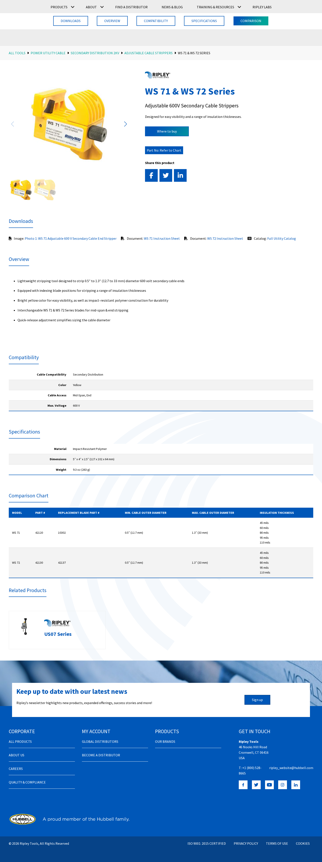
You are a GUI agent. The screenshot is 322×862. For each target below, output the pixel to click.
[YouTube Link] (269, 784)
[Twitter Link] (256, 784)
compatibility (156, 21)
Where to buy (167, 131)
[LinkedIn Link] (295, 784)
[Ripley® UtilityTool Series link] (157, 75)
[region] (161, 390)
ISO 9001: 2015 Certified (207, 843)
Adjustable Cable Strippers (148, 53)
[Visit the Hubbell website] (69, 819)
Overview (112, 21)
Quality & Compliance (27, 782)
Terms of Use (277, 843)
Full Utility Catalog (281, 238)
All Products (20, 741)
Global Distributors (100, 741)
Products (59, 7)
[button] (125, 124)
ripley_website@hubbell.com (291, 768)
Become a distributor (101, 755)
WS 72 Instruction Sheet (225, 238)
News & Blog (172, 7)
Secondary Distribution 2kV (95, 53)
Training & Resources (215, 7)
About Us (16, 755)
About (91, 7)
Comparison (251, 21)
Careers (16, 768)
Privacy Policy (246, 843)
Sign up (257, 700)
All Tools (17, 53)
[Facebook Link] (243, 784)
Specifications (204, 21)
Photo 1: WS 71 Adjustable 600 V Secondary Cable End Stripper (71, 238)
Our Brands (165, 741)
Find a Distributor (131, 7)
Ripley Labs (262, 7)
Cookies (303, 843)
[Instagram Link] (282, 784)
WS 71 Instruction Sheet (162, 238)
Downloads (71, 21)
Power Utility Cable (48, 53)
